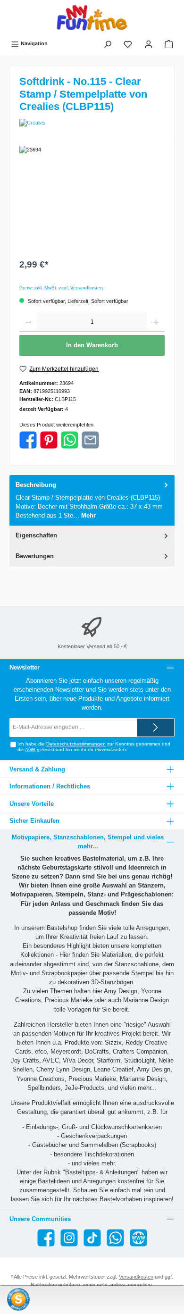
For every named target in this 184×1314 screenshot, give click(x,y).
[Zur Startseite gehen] (92, 18)
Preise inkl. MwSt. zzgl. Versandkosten (61, 287)
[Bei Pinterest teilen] (48, 440)
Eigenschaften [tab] (36, 535)
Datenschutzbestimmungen (76, 743)
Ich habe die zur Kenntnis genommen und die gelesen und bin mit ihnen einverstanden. (93, 746)
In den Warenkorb (92, 345)
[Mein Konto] (148, 44)
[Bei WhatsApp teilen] (69, 440)
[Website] (138, 1237)
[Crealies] (92, 123)
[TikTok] (92, 1237)
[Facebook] (46, 1237)
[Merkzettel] (127, 44)
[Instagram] (69, 1237)
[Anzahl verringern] (28, 322)
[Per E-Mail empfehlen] (90, 440)
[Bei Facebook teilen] (28, 440)
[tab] (92, 500)
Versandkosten (136, 1277)
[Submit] (156, 727)
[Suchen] (107, 44)
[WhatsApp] (115, 1237)
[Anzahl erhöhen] (156, 322)
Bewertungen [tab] (35, 556)
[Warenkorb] (169, 44)
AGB (30, 749)
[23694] (92, 199)
